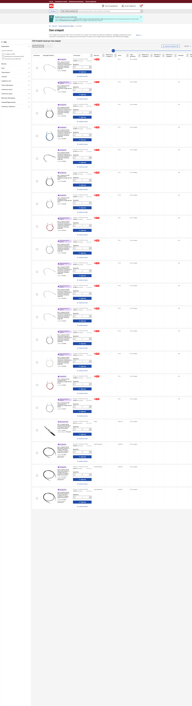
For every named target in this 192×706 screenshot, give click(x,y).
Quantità (76, 64)
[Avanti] (190, 46)
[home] (49, 26)
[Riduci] (74, 67)
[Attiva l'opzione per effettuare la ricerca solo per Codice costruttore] (76, 11)
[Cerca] (141, 11)
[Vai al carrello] (141, 6)
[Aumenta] (89, 67)
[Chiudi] (141, 17)
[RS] (51, 6)
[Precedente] (182, 46)
